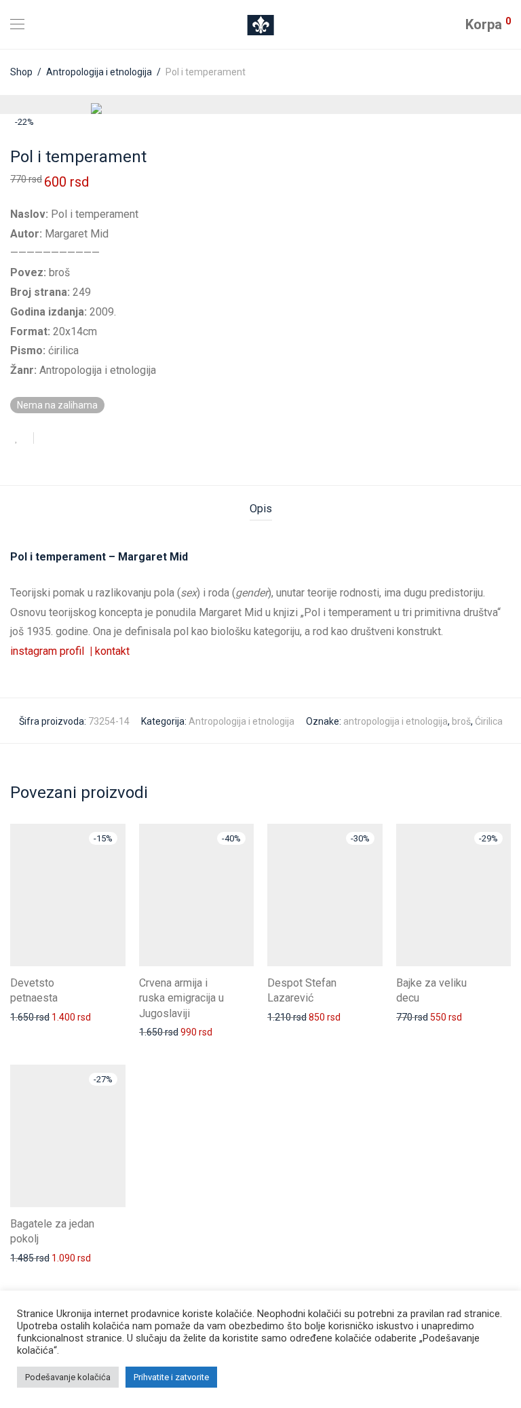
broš (461, 721)
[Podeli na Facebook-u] (49, 439)
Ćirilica (489, 721)
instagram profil (51, 651)
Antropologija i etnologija (99, 71)
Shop (21, 71)
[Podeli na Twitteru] (68, 439)
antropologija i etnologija (395, 721)
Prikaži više (27, 1016)
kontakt (112, 651)
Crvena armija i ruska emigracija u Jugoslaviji (181, 998)
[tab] (261, 509)
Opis (261, 508)
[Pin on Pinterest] (88, 439)
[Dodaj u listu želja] (22, 438)
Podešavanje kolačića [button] (68, 1377)
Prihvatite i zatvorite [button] (171, 1377)
